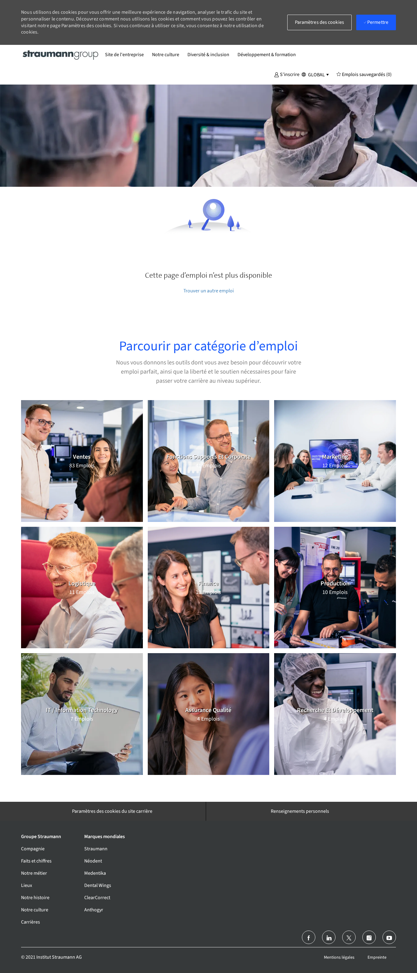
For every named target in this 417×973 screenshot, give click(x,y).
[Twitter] (349, 937)
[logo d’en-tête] (60, 54)
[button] (286, 74)
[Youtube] (389, 937)
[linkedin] (328, 937)
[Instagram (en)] (369, 937)
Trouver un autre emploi (208, 291)
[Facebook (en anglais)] (308, 937)
